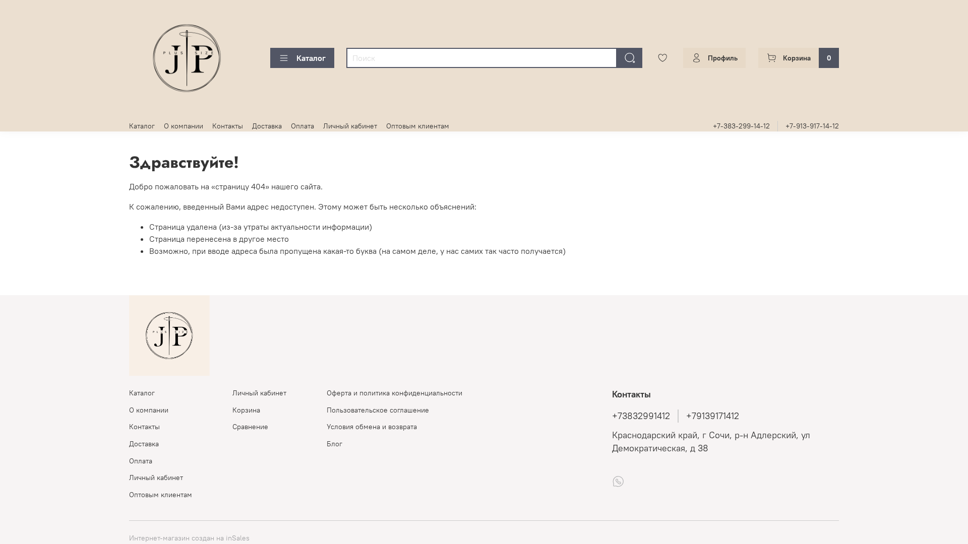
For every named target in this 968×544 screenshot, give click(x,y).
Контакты (227, 125)
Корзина (246, 410)
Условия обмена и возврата (372, 426)
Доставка (267, 125)
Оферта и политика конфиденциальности (394, 392)
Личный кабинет (350, 125)
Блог (334, 443)
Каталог (311, 58)
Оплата (302, 125)
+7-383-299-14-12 (741, 125)
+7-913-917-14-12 (812, 125)
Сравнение (250, 426)
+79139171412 (712, 416)
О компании (183, 125)
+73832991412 (641, 416)
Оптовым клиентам (417, 125)
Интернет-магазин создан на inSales (189, 537)
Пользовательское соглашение (378, 410)
